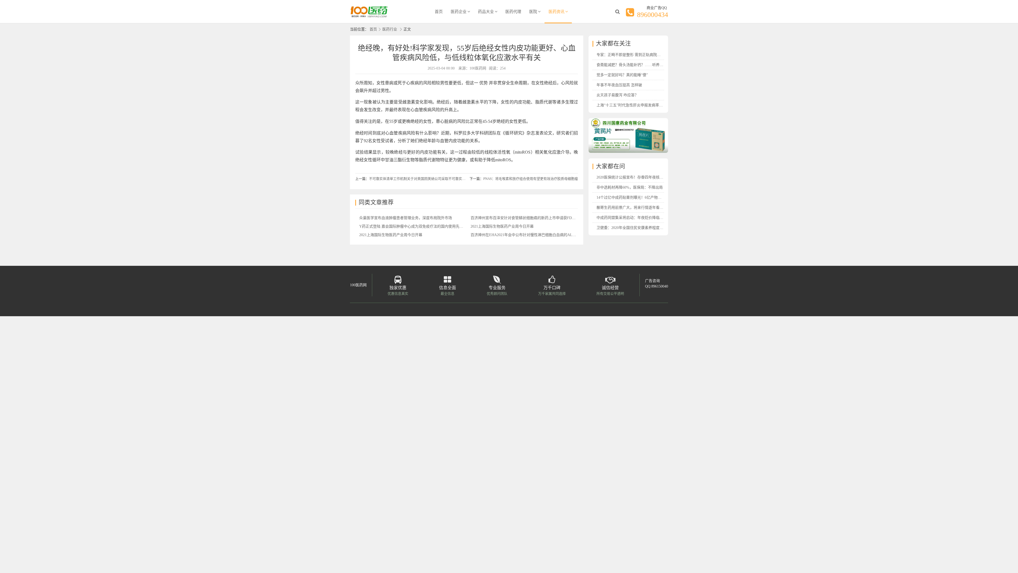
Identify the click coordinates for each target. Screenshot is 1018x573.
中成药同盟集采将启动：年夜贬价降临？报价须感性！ (641, 218)
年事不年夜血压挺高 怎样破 (619, 85)
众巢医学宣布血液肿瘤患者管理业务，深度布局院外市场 (405, 218)
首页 (439, 12)
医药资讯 (556, 12)
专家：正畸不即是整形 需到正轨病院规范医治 (634, 55)
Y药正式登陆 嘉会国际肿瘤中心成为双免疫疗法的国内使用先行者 (413, 226)
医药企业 (459, 12)
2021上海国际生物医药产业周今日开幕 (502, 226)
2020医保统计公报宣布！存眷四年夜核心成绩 (633, 177)
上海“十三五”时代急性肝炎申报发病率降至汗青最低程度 (642, 105)
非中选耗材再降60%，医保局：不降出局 (629, 187)
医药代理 (513, 12)
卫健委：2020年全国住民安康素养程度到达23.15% (637, 228)
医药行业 (389, 29)
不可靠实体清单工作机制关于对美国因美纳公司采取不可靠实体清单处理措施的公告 (433, 179)
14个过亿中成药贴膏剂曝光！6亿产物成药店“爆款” (637, 197)
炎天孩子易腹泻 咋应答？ (617, 95)
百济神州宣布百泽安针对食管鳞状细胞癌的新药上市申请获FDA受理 (526, 218)
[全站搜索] (617, 11)
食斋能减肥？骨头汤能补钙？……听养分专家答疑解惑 (641, 65)
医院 (533, 12)
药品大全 (486, 12)
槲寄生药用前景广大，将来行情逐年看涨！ (631, 208)
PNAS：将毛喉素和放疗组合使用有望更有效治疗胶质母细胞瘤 (530, 179)
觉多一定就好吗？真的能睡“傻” (622, 75)
